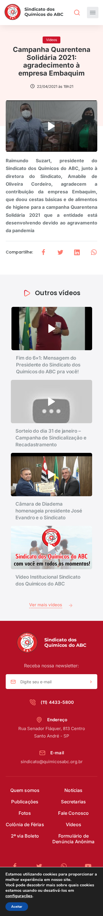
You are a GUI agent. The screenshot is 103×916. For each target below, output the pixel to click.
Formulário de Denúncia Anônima (73, 838)
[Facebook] (17, 866)
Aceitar (16, 906)
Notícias (73, 790)
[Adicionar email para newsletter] (91, 681)
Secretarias (73, 801)
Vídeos (73, 824)
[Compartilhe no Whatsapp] (93, 252)
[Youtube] (88, 866)
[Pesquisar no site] (77, 12)
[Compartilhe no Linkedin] (77, 252)
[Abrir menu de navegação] (92, 12)
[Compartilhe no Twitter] (60, 252)
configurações (18, 895)
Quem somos (25, 790)
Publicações (24, 801)
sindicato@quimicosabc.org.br (52, 761)
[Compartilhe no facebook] (43, 252)
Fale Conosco (73, 813)
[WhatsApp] (66, 866)
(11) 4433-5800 (57, 702)
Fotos (25, 813)
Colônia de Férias (25, 824)
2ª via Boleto (25, 836)
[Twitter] (41, 866)
